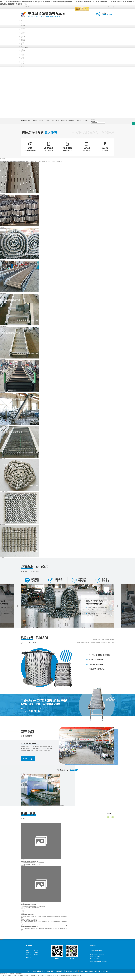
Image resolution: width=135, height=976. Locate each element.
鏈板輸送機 (23, 28)
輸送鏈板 (22, 33)
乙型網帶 (22, 49)
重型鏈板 (22, 35)
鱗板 (21, 37)
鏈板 (29, 120)
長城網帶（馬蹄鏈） (25, 47)
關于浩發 (22, 23)
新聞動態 (22, 54)
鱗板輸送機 (23, 25)
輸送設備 (22, 43)
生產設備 (22, 61)
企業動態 (22, 56)
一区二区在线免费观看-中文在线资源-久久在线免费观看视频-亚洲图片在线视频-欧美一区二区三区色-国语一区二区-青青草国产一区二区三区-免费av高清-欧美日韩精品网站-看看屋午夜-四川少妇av (40, 975)
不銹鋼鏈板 (23, 32)
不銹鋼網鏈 (23, 50)
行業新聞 (22, 57)
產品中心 (22, 30)
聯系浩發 (22, 66)
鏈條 (21, 44)
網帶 (21, 46)
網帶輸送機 (23, 40)
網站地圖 (112, 7)
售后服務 (22, 63)
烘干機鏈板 (86, 120)
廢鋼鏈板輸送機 (55, 120)
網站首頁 (22, 20)
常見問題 (22, 58)
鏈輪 (21, 52)
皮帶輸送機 (78, 120)
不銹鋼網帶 (23, 42)
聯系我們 (108, 7)
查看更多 (26, 758)
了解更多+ (110, 814)
